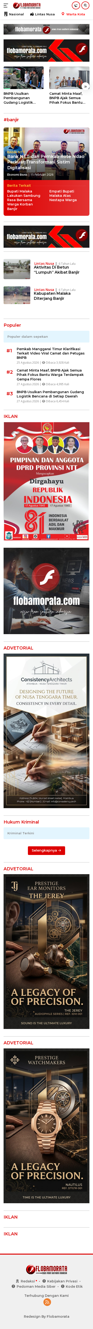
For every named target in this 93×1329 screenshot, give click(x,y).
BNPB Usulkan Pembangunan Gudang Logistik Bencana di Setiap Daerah (20, 98)
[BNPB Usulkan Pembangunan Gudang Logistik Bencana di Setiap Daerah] (24, 77)
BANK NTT (16, 152)
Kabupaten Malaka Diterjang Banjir (52, 296)
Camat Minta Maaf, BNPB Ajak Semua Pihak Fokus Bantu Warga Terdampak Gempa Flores (66, 98)
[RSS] (47, 1302)
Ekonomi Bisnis (17, 175)
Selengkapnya (45, 850)
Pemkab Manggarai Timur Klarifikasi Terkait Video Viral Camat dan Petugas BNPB (51, 353)
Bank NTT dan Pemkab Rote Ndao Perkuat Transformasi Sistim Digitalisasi (45, 162)
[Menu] (7, 5)
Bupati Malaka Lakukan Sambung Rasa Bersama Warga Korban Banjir (23, 200)
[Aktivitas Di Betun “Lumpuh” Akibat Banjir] (17, 269)
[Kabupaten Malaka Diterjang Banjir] (17, 295)
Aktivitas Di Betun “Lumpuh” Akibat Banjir (57, 270)
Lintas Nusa (44, 263)
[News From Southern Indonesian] (26, 5)
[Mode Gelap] (76, 5)
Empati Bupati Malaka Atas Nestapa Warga (63, 195)
